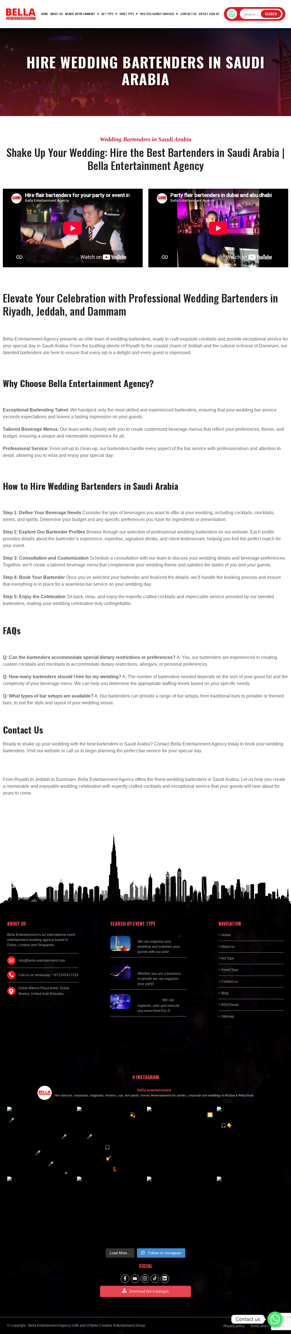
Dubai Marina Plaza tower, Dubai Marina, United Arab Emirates (43, 991)
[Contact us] (275, 1319)
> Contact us (228, 982)
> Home (225, 935)
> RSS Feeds (229, 1005)
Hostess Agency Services (157, 14)
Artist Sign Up (209, 14)
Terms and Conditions (267, 1326)
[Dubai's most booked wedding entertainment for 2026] (110, 1140)
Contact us (188, 14)
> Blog (223, 993)
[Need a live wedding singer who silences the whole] (40, 1140)
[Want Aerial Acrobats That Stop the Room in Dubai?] (110, 1210)
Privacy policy (234, 1326)
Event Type (127, 14)
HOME (44, 14)
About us (56, 14)
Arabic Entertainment (80, 14)
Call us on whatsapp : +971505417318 (48, 975)
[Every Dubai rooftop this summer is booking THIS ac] (180, 1140)
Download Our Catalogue (149, 1291)
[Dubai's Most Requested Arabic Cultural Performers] (250, 1210)
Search (271, 14)
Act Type (107, 14)
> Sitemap (226, 1016)
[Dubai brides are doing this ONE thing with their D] (250, 1140)
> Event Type (228, 970)
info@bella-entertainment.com (41, 961)
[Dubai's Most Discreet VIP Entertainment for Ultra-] (40, 1210)
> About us (227, 947)
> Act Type (226, 958)
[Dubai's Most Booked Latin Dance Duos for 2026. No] (180, 1210)
